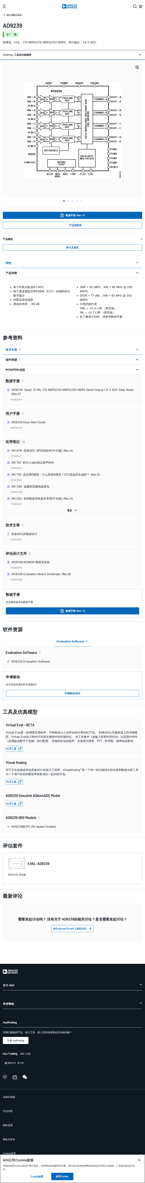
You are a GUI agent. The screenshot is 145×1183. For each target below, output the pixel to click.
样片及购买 (72, 247)
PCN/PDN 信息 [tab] (15, 369)
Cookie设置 (9, 1153)
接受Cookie (62, 1176)
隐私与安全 (9, 1139)
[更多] (72, 510)
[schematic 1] (72, 130)
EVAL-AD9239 (39, 863)
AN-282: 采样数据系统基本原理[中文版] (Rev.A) (42, 498)
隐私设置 (8, 1125)
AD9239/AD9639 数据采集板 (30, 562)
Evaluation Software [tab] (70, 641)
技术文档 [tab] (13, 349)
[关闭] (139, 1160)
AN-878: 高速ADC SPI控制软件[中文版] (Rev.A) (42, 450)
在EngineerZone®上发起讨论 (69, 928)
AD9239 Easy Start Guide (28, 422)
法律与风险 (9, 1096)
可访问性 (8, 1111)
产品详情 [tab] (11, 273)
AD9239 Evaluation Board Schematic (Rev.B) (41, 574)
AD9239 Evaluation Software (30, 661)
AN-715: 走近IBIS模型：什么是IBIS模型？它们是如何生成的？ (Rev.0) (55, 474)
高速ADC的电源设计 (24, 534)
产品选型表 (75, 225)
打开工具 (11, 748)
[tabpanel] (72, 302)
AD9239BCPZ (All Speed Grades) (33, 826)
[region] (72, 1168)
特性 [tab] (8, 263)
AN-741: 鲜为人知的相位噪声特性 (32, 462)
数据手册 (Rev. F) (75, 215)
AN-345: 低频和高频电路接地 (30, 486)
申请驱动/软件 (72, 693)
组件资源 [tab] (13, 359)
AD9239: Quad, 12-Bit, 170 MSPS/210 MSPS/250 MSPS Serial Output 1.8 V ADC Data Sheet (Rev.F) (72, 392)
